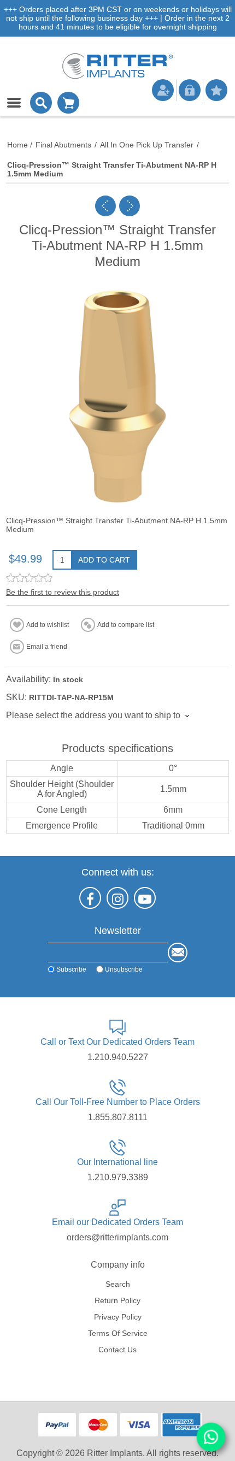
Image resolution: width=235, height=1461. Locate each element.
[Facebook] (90, 898)
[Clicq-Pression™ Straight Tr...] (105, 206)
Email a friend (46, 646)
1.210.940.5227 (117, 1057)
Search (117, 1284)
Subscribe (71, 969)
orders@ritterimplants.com (117, 1237)
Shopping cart (68, 103)
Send (177, 952)
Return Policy (117, 1300)
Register (163, 90)
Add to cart (104, 559)
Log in (190, 90)
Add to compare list (125, 625)
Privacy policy (118, 1316)
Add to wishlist (47, 625)
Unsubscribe (124, 969)
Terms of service (118, 1333)
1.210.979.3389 (117, 1177)
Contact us (117, 1349)
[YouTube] (145, 898)
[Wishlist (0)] (216, 90)
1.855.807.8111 (118, 1117)
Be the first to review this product (62, 592)
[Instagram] (117, 898)
